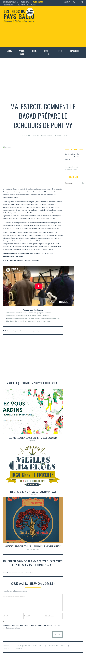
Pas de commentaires (42, 135)
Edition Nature (23, 5)
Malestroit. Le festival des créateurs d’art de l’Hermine (28, 315)
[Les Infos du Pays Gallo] (19, 15)
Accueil (6, 646)
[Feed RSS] (74, 2)
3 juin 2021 (32, 441)
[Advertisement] (60, 26)
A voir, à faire (22, 53)
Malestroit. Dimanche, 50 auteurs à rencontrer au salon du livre (32, 546)
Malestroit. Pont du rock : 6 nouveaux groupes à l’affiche (29, 313)
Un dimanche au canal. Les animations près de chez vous (29, 321)
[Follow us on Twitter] (81, 2)
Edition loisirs (38, 2)
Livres (59, 51)
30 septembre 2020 (32, 549)
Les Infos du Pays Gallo (10, 2)
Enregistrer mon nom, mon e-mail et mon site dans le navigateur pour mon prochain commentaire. (31, 626)
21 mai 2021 (33, 494)
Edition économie (9, 5)
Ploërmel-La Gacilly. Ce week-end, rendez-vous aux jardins (32, 437)
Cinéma (34, 51)
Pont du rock (47, 53)
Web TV (33, 5)
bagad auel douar (19, 331)
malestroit (29, 331)
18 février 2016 (61, 135)
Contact (67, 2)
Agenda (9, 51)
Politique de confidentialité (29, 646)
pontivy (36, 331)
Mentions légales (57, 646)
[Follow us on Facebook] (78, 2)
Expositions (74, 51)
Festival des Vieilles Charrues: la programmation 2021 (33, 491)
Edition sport (25, 2)
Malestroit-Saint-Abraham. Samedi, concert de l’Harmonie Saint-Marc (33, 318)
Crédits (6, 648)
